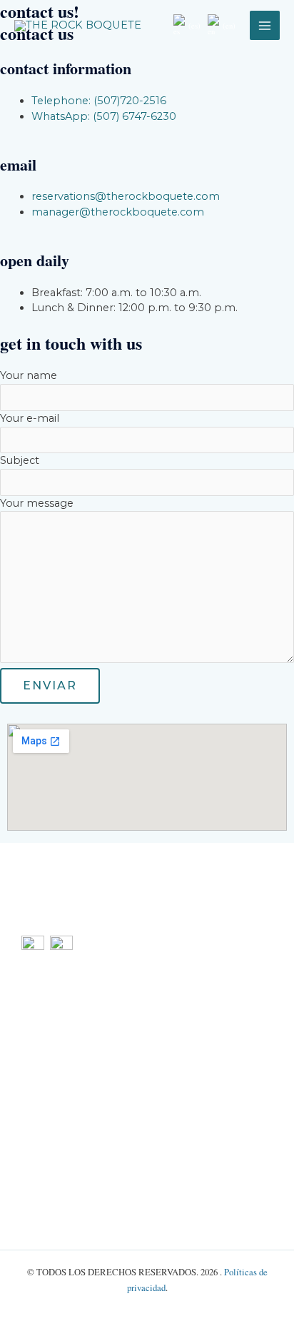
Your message (37, 503)
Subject (19, 460)
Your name (28, 375)
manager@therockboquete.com (181, 1107)
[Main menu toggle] (265, 26)
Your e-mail (29, 418)
